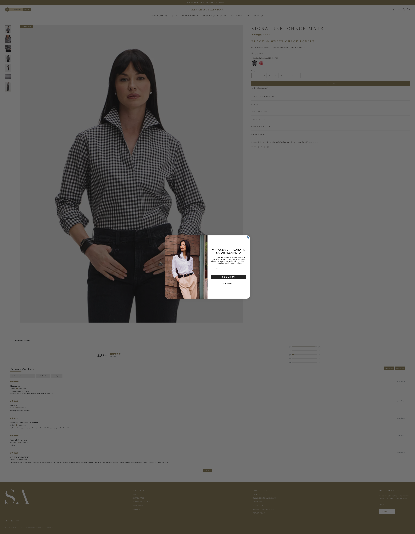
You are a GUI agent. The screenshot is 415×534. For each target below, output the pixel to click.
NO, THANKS (228, 283)
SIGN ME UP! (228, 277)
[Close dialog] (247, 238)
